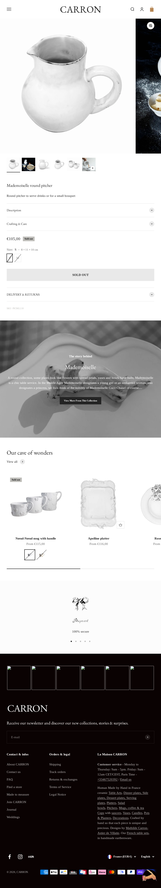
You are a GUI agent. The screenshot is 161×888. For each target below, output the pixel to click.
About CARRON (18, 764)
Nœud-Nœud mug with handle (36, 538)
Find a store (14, 787)
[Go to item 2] (28, 165)
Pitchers (112, 808)
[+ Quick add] (120, 525)
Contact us (14, 772)
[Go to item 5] (73, 165)
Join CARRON (16, 802)
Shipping (55, 764)
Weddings (13, 817)
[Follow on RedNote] (31, 857)
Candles (137, 813)
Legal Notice (57, 794)
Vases (126, 813)
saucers (116, 813)
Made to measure (18, 794)
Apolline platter (98, 538)
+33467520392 (107, 779)
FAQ (10, 779)
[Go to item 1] (13, 165)
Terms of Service (60, 787)
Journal (11, 809)
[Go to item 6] (89, 165)
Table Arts (115, 792)
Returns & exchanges (63, 779)
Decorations (121, 818)
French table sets (138, 833)
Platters (111, 803)
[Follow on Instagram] (20, 857)
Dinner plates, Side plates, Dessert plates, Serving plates (122, 798)
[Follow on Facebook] (9, 857)
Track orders (57, 772)
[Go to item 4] (58, 165)
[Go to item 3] (43, 165)
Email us (125, 779)
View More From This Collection (80, 400)
